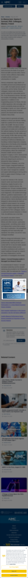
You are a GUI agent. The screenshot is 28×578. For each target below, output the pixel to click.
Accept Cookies (14, 575)
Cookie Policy (12, 564)
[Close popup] (24, 281)
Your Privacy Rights (14, 567)
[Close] (26, 548)
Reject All (14, 571)
